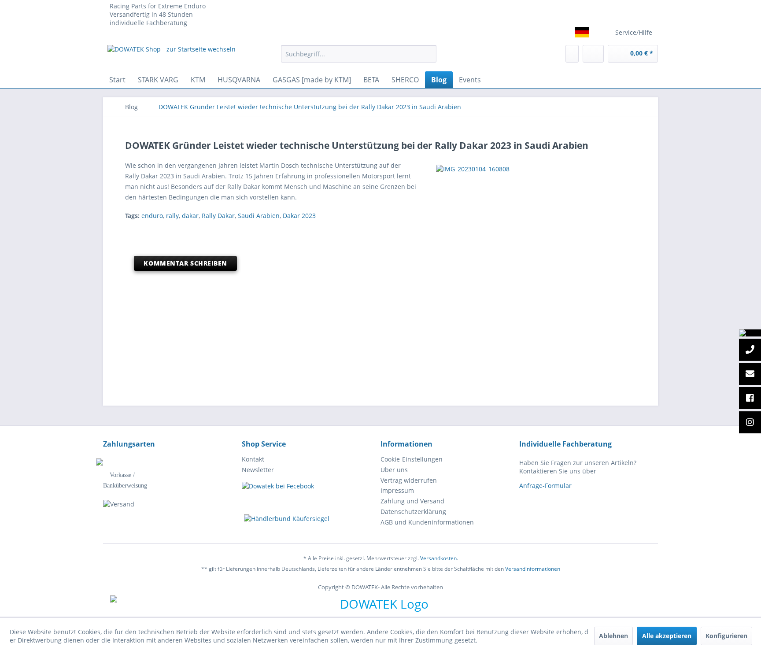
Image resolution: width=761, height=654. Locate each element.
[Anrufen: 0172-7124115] (750, 350)
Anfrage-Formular (545, 485)
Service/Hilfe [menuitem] (633, 32)
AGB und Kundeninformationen (427, 522)
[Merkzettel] (572, 54)
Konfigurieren (726, 636)
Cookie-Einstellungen (411, 459)
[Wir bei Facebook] (750, 398)
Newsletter (258, 470)
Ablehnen (613, 636)
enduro (152, 215)
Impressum (397, 490)
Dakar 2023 (299, 215)
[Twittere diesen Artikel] (617, 231)
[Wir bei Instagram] (750, 422)
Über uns (394, 470)
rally (172, 215)
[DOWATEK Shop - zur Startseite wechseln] (171, 56)
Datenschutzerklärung (413, 511)
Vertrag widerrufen (408, 480)
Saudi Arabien (259, 215)
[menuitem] (358, 54)
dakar (190, 215)
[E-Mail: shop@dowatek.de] (750, 374)
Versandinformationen (532, 569)
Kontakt (253, 459)
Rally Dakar (218, 215)
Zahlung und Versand (412, 501)
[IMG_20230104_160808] (534, 168)
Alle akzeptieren (666, 636)
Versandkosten (438, 558)
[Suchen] (428, 54)
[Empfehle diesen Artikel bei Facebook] (630, 231)
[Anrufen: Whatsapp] (750, 332)
